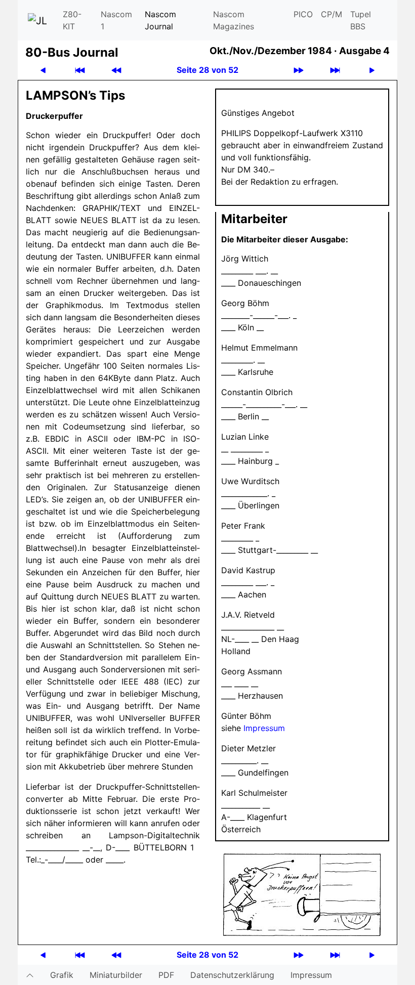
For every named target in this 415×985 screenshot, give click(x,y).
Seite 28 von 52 (207, 70)
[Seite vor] (372, 70)
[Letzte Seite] (335, 70)
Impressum (264, 728)
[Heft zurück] (116, 70)
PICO (303, 14)
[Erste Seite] (80, 70)
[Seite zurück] (43, 70)
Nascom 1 (116, 20)
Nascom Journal (160, 20)
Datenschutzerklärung (232, 975)
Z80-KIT (72, 20)
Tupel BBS (360, 20)
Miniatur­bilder (116, 975)
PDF (166, 975)
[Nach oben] (30, 975)
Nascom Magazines (233, 20)
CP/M (331, 14)
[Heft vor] (298, 70)
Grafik (61, 975)
